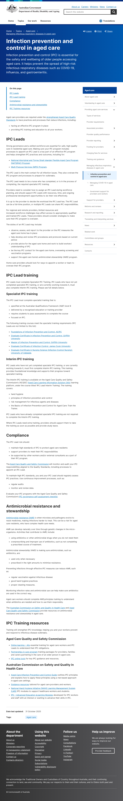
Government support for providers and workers (99, 192)
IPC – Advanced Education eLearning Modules (32, 695)
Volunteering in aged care (95, 103)
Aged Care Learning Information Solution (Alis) (49, 382)
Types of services (93, 116)
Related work (90, 232)
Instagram (67, 759)
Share (109, 31)
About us (76, 7)
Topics (21, 21)
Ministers (94, 7)
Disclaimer (39, 750)
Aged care (30, 31)
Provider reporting (94, 141)
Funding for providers (95, 147)
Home (11, 21)
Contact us (111, 7)
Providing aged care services (96, 109)
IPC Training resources (20, 108)
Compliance (15, 101)
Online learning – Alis (20, 645)
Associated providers (95, 128)
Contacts (88, 251)
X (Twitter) (68, 753)
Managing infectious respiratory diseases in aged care (30, 34)
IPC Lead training (17, 97)
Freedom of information (17, 753)
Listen (89, 31)
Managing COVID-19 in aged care (101, 184)
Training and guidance (95, 159)
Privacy (38, 753)
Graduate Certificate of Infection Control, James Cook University (41, 346)
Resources (45, 21)
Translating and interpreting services (99, 219)
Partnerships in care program (24, 652)
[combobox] (87, 12)
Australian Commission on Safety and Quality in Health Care (37, 608)
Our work (32, 21)
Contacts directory (14, 760)
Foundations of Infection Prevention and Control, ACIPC (36, 332)
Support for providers (95, 200)
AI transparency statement (18, 750)
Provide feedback (103, 751)
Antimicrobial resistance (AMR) (20, 518)
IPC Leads (14, 93)
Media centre (69, 736)
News (102, 7)
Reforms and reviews (93, 206)
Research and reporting (94, 213)
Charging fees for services (97, 153)
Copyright (39, 746)
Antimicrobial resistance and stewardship (28, 104)
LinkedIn (67, 749)
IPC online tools (18, 658)
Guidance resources (20, 684)
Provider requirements (95, 122)
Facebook (67, 746)
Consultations (69, 743)
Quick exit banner (43, 756)
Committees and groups (94, 238)
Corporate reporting (15, 746)
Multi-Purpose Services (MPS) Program (29, 167)
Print (99, 31)
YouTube (67, 756)
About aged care (91, 97)
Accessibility (40, 743)
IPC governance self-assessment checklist (38, 496)
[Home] (32, 8)
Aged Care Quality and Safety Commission (29, 464)
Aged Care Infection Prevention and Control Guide (34, 675)
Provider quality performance (98, 134)
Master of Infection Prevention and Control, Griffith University (39, 342)
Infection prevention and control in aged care (100, 175)
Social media (40, 760)
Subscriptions (41, 763)
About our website (43, 740)
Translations (109, 21)
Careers (84, 7)
